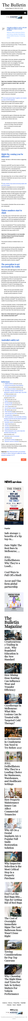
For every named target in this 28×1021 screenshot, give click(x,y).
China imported (12, 195)
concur (19, 172)
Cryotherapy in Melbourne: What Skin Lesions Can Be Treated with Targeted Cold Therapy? (12, 714)
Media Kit (19, 1004)
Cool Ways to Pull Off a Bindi (12, 573)
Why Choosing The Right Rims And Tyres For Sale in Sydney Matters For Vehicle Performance (12, 984)
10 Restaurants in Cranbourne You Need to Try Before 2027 (13, 743)
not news (11, 271)
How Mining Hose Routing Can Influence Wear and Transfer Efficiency (12, 682)
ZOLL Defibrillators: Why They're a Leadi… (12, 561)
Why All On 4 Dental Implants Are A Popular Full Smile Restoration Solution (12, 838)
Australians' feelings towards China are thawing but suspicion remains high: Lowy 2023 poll (13, 83)
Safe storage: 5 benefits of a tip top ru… (13, 536)
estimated (12, 299)
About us (10, 1002)
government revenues (12, 357)
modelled (3, 279)
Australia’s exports (9, 422)
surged (17, 260)
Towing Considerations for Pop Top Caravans (13, 956)
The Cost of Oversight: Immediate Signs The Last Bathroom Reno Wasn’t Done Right (13, 927)
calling (24, 108)
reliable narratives (15, 43)
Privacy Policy (16, 1002)
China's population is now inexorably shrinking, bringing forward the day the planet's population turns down (13, 236)
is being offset (4, 168)
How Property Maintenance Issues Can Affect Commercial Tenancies (12, 807)
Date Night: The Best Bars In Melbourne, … (13, 548)
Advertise (9, 1004)
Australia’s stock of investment (12, 330)
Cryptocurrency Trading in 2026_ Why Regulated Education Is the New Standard (12, 650)
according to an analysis (7, 64)
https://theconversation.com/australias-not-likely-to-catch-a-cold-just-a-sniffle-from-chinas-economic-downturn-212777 (13, 453)
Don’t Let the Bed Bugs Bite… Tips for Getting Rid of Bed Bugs (13, 898)
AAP (21, 103)
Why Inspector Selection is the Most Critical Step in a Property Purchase (12, 871)
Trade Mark (23, 1002)
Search (14, 1004)
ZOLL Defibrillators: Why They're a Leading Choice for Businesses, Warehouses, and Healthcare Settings (13, 773)
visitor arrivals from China (11, 413)
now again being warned (10, 396)
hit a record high (20, 144)
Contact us (4, 1002)
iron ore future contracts (17, 176)
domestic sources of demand (8, 368)
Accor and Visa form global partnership (12, 583)
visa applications (9, 225)
